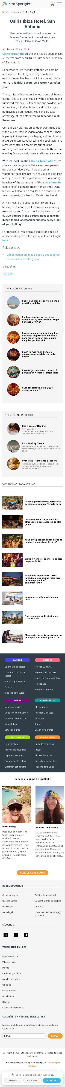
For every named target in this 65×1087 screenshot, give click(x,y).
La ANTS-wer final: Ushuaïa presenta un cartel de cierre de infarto (38, 354)
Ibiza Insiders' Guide (14, 693)
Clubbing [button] (17, 660)
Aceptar (51, 1080)
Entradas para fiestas (15, 681)
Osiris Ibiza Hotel (13, 53)
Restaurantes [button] (47, 700)
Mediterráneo (41, 707)
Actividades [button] (17, 737)
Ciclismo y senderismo (15, 766)
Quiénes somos (9, 901)
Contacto (39, 906)
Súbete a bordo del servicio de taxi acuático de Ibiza (40, 302)
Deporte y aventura (14, 755)
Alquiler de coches (43, 755)
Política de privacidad (45, 895)
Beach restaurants (44, 730)
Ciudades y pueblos (44, 744)
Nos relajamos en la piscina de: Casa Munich (42, 617)
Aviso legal (7, 912)
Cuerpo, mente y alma (15, 761)
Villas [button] (17, 700)
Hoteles (7, 274)
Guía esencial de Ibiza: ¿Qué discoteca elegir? (37, 388)
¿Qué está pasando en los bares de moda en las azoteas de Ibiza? (43, 540)
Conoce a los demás (32, 872)
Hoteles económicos (45, 689)
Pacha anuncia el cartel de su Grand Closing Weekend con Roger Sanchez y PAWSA (40, 319)
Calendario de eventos (45, 761)
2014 (24, 12)
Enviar (55, 1036)
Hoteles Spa (41, 684)
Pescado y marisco (44, 712)
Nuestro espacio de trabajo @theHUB (48, 914)
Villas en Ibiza (9, 962)
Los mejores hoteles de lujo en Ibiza (41, 598)
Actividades (8, 996)
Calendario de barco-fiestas (15, 674)
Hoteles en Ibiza (10, 956)
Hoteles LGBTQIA (43, 666)
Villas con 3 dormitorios (16, 712)
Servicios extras (12, 730)
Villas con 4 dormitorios (16, 718)
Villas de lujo (11, 724)
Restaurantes (9, 990)
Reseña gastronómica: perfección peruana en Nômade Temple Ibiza (40, 371)
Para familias (11, 744)
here (5, 240)
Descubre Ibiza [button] (48, 737)
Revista (15, 12)
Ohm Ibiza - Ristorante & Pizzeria (40, 460)
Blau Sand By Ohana (33, 443)
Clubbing (6, 985)
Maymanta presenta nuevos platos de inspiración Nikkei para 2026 (43, 636)
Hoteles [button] (47, 660)
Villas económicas (13, 707)
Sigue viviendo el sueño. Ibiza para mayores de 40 (44, 560)
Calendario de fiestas (15, 666)
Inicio (5, 12)
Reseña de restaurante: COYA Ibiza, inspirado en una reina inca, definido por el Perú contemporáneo (43, 579)
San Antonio (53, 182)
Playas (38, 749)
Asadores (39, 718)
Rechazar (32, 1080)
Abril (32, 12)
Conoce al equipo (10, 895)
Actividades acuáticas (15, 749)
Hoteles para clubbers (45, 672)
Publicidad (7, 906)
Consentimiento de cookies (48, 901)
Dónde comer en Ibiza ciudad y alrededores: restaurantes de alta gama (43, 521)
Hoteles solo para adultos (47, 678)
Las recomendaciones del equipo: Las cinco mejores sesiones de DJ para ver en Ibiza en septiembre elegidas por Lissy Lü (40, 337)
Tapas (38, 724)
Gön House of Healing (34, 426)
